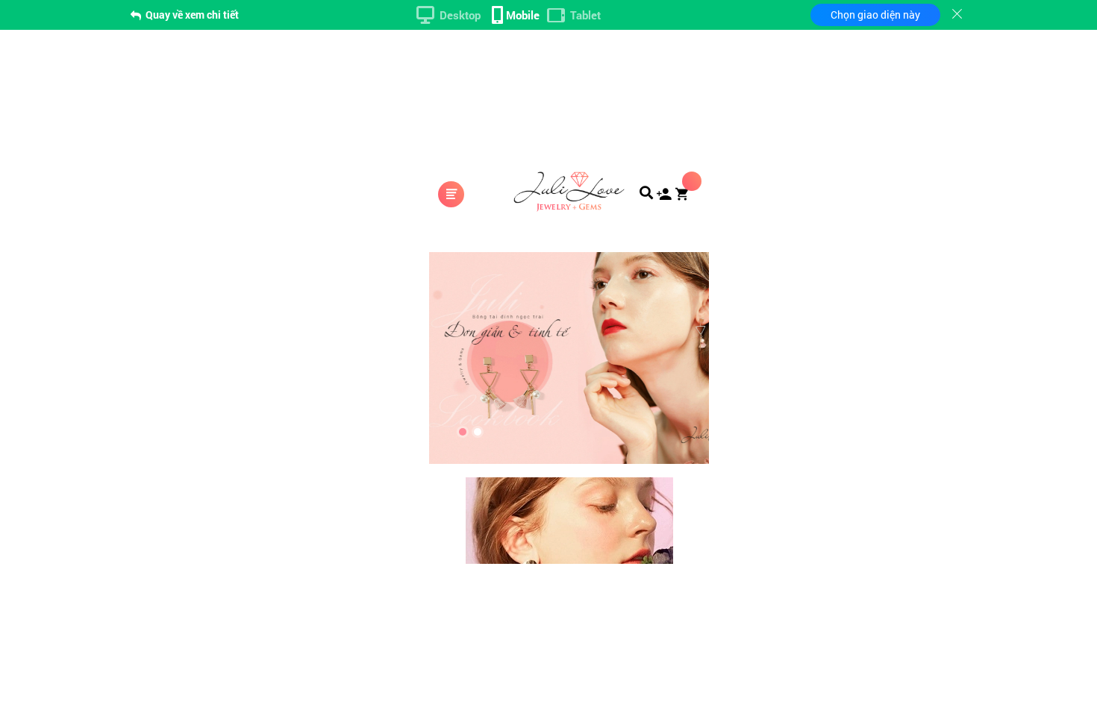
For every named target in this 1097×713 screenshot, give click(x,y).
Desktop (460, 14)
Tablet (585, 14)
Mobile (523, 14)
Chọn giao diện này (875, 14)
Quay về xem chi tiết (191, 14)
